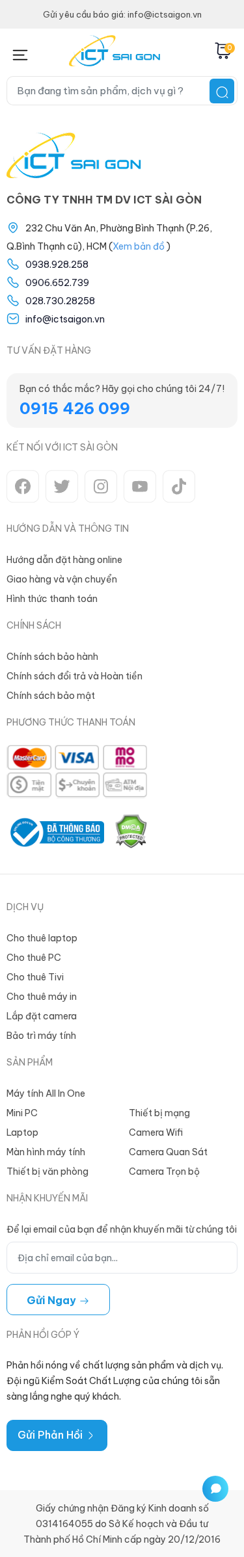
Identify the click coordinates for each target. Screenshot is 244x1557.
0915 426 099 (75, 408)
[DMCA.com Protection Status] (131, 832)
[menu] (19, 52)
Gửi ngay (53, 1300)
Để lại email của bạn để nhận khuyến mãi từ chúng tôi (122, 1229)
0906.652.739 (57, 283)
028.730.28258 (60, 301)
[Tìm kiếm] (222, 91)
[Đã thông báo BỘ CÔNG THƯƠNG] (55, 832)
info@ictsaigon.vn (65, 319)
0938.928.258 (56, 264)
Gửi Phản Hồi (51, 1434)
